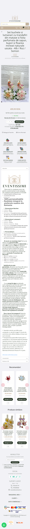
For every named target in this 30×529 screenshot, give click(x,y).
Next (27, 85)
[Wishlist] (24, 28)
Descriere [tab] (4, 168)
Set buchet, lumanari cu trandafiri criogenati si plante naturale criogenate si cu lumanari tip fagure (8, 433)
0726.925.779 (16, 485)
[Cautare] (27, 24)
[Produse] (2, 28)
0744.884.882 (16, 487)
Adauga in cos (19, 121)
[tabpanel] (15, 83)
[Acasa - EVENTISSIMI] (15, 18)
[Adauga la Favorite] (8, 403)
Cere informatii (21, 132)
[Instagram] (19, 476)
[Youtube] (13, 476)
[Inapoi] (1, 32)
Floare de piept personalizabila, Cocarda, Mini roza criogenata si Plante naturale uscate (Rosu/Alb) (8, 389)
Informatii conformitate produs (9, 355)
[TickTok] (16, 476)
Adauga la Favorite (8, 132)
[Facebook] (10, 476)
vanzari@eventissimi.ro (16, 490)
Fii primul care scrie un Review (18, 58)
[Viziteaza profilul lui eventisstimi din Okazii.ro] (11, 523)
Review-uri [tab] (5, 361)
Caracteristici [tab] (5, 358)
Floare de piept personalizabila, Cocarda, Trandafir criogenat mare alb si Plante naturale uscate (22, 389)
